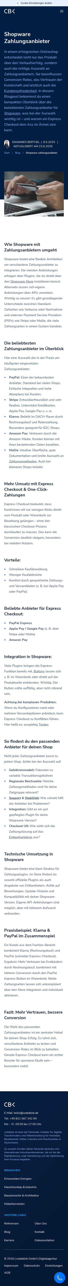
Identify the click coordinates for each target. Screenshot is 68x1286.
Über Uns (41, 1223)
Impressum (11, 1266)
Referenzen (11, 1223)
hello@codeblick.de (26, 1113)
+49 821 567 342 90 (23, 1118)
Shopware (12, 113)
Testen (43, 724)
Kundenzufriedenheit (20, 91)
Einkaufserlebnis (20, 837)
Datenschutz (32, 1266)
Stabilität (32, 798)
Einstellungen (54, 1266)
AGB (7, 1273)
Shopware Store (21, 281)
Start (7, 152)
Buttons (39, 671)
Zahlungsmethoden (23, 461)
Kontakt (39, 1232)
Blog (17, 152)
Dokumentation (44, 1240)
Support (15, 798)
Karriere (9, 1240)
